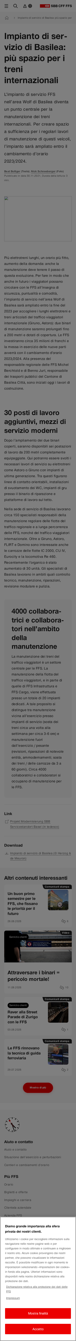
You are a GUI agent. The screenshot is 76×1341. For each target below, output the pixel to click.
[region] (38, 1279)
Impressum (13, 1298)
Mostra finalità (38, 1313)
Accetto (38, 1329)
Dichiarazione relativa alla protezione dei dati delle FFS (37, 1289)
